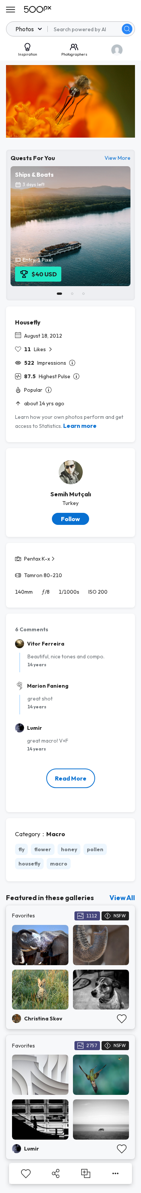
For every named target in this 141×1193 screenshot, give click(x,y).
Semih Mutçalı (70, 494)
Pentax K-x (37, 558)
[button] (127, 29)
